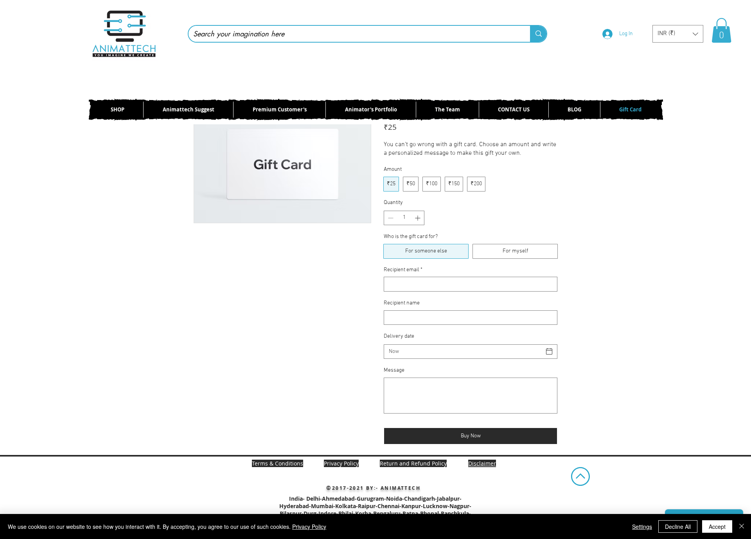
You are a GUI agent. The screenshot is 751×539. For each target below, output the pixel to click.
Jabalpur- (449, 498)
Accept (717, 526)
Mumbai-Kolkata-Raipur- (344, 506)
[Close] (741, 526)
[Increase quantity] (418, 218)
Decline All (678, 526)
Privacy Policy (309, 526)
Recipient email (403, 270)
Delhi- (314, 498)
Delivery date (399, 336)
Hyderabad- (295, 506)
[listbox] (677, 34)
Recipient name (402, 303)
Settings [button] (642, 526)
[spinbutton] (404, 218)
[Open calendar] (549, 351)
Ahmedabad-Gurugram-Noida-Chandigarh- (379, 498)
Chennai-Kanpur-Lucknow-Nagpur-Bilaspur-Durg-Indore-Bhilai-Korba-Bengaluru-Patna (375, 509)
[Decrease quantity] (390, 218)
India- (297, 498)
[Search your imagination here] (538, 34)
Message (394, 370)
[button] (677, 34)
